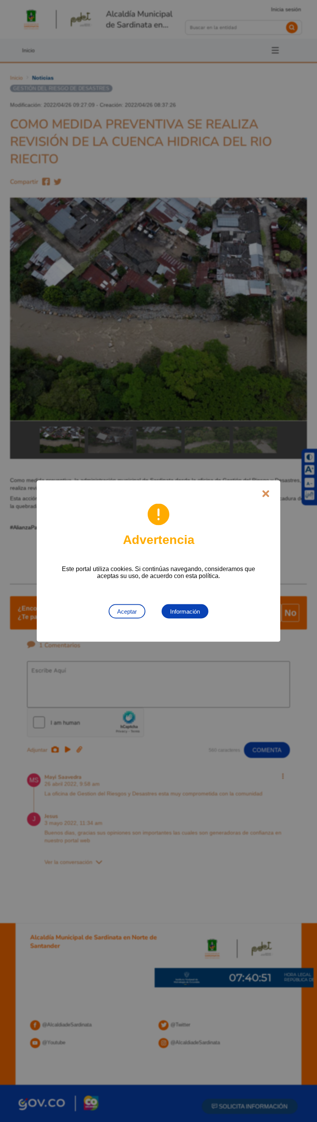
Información (185, 611)
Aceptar (127, 611)
